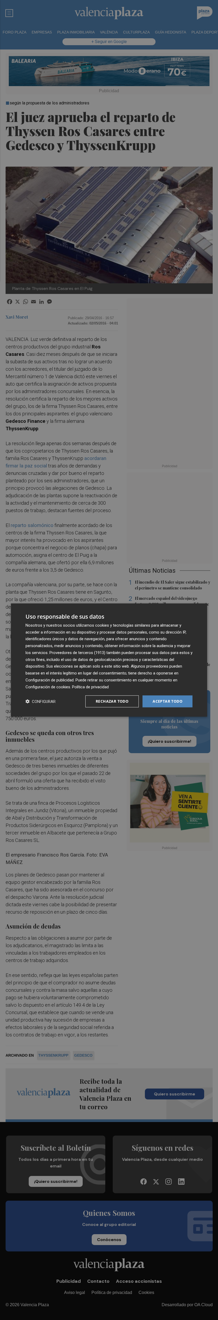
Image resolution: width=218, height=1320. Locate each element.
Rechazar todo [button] (112, 701)
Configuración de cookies (48, 686)
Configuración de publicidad (50, 680)
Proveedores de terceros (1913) (77, 652)
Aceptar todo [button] (167, 701)
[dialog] (109, 660)
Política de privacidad (90, 686)
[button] (41, 701)
